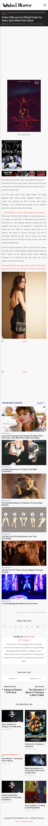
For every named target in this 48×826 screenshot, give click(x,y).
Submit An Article (27, 821)
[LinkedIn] (21, 626)
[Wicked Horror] (17, 5)
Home (4, 12)
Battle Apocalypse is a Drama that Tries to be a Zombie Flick (35, 770)
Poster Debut (33, 612)
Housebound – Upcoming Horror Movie (12, 759)
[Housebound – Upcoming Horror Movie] (12, 755)
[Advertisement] (24, 51)
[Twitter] (4, 626)
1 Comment (32, 24)
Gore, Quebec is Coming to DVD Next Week (35, 806)
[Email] (38, 626)
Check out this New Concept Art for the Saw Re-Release (11, 797)
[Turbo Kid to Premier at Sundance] (35, 726)
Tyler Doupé (7, 24)
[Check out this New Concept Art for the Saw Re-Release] (12, 787)
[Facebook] (10, 626)
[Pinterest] (15, 626)
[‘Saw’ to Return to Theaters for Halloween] (12, 716)
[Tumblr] (32, 626)
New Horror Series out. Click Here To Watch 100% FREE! (24, 265)
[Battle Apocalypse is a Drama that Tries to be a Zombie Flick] (35, 760)
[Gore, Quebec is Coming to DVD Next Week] (35, 792)
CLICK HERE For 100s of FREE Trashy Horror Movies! (24, 213)
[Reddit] (27, 626)
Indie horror (24, 612)
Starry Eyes (42, 612)
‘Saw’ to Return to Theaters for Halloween (11, 725)
